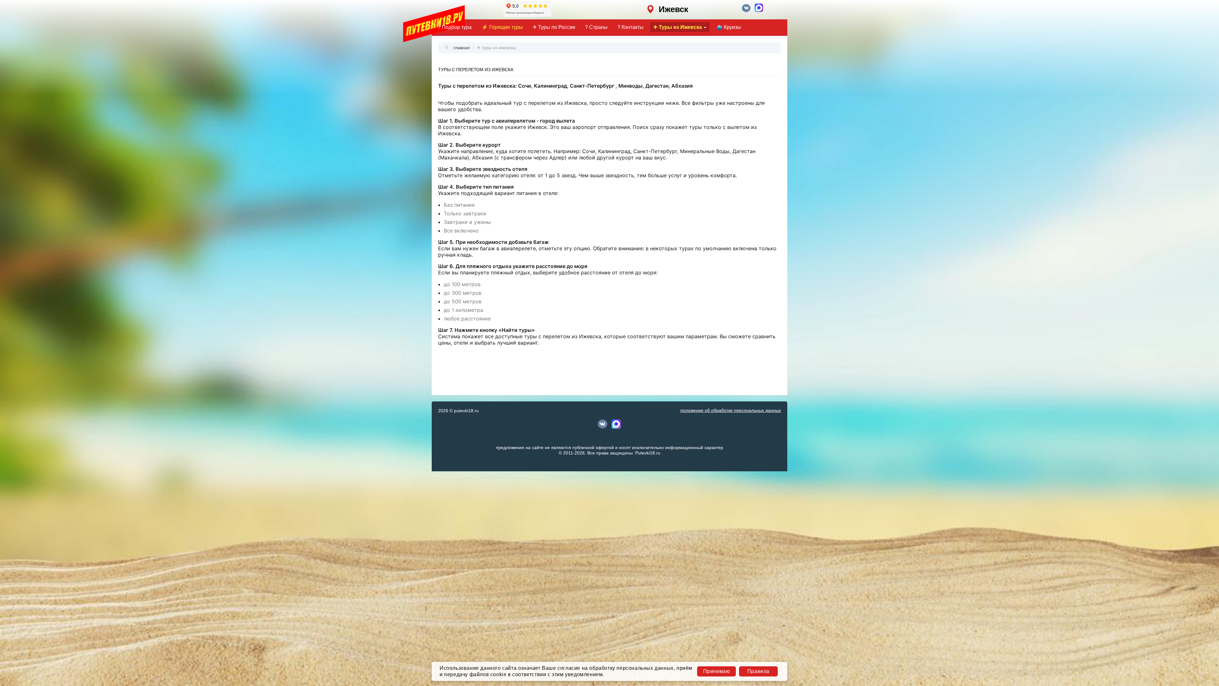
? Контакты (630, 27)
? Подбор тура (455, 27)
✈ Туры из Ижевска (677, 27)
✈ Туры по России (554, 27)
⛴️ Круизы (728, 27)
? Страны (596, 27)
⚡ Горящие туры (502, 27)
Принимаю (716, 671)
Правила (758, 671)
